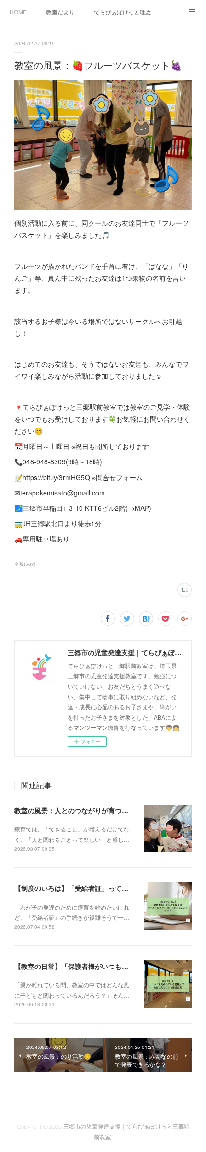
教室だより (60, 12)
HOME (18, 12)
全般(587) (24, 564)
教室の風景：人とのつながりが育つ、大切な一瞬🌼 (92, 810)
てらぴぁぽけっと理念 (122, 12)
